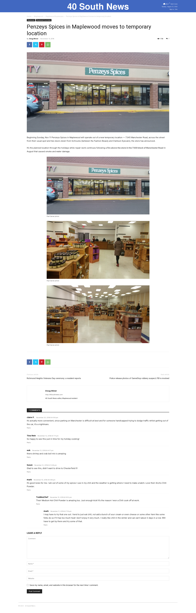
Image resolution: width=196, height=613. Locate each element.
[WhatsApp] (48, 44)
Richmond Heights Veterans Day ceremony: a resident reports (54, 378)
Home (29, 16)
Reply (29, 428)
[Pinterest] (41, 44)
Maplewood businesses (54, 16)
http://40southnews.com (54, 395)
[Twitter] (35, 44)
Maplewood (38, 16)
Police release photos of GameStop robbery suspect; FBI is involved (139, 378)
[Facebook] (29, 44)
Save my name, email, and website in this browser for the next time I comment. (64, 585)
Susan (30, 465)
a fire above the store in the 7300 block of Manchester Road (134, 148)
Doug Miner (33, 39)
